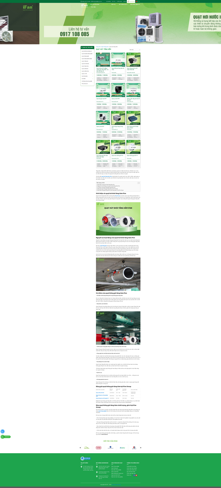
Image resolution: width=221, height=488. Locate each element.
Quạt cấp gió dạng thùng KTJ (117, 127)
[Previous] (6, 23)
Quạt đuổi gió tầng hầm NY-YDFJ (118, 68)
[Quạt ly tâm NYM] (118, 90)
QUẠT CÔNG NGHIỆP (85, 56)
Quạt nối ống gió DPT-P (132, 155)
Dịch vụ (113, 4)
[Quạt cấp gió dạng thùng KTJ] (118, 118)
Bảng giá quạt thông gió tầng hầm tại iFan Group (108, 188)
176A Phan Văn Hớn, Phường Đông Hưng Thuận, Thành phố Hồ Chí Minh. (104, 467)
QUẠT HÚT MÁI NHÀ (85, 63)
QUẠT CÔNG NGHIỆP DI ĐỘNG (87, 58)
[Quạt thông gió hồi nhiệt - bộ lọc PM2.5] (133, 118)
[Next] (215, 23)
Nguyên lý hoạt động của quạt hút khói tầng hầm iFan (109, 186)
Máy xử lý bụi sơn (85, 83)
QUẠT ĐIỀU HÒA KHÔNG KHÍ (87, 51)
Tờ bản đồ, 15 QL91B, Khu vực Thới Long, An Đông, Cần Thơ (103, 477)
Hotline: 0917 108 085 (86, 1)
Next (140, 447)
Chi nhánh (108, 1)
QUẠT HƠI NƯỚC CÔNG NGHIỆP (87, 53)
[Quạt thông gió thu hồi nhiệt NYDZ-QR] (133, 60)
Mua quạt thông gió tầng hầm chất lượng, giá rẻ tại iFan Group (110, 190)
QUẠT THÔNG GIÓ (85, 61)
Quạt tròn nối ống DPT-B (117, 155)
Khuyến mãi (132, 1)
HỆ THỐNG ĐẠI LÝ (123, 4)
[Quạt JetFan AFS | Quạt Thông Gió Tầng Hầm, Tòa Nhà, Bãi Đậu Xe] (103, 60)
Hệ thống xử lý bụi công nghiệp (87, 81)
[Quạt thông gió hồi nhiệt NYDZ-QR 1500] (103, 147)
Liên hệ (124, 1)
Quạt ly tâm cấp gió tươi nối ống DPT (133, 99)
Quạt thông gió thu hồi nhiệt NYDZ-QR (132, 68)
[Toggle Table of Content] (138, 183)
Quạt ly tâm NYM (116, 98)
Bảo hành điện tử (135, 4)
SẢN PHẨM (105, 4)
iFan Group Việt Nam (116, 484)
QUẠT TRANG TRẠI (85, 66)
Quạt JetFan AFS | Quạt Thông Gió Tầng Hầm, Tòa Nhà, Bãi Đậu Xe (102, 69)
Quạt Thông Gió (104, 46)
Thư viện (93, 7)
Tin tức (113, 1)
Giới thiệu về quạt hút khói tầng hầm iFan (106, 184)
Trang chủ (98, 46)
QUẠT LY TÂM (84, 73)
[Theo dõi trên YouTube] (136, 475)
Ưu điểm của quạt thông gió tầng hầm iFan (106, 187)
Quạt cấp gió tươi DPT (102, 98)
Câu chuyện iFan (94, 4)
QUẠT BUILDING (84, 76)
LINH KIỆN (83, 78)
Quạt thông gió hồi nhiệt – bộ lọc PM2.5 (133, 127)
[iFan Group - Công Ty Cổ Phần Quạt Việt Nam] (84, 6)
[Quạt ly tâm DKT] (103, 118)
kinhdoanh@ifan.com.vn (97, 1)
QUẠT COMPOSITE (85, 68)
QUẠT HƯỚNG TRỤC (85, 71)
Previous (80, 447)
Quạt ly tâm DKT (100, 126)
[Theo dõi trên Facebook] (134, 475)
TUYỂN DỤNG (119, 1)
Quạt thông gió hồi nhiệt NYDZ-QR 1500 (102, 156)
